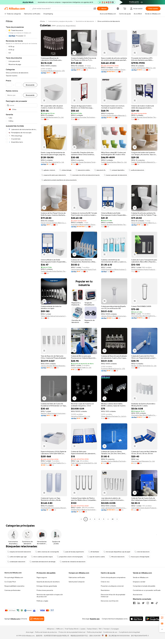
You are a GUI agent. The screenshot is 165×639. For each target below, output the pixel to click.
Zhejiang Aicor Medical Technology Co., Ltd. (84, 509)
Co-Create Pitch (10, 582)
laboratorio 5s (101, 170)
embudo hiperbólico (118, 170)
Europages (115, 629)
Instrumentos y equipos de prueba (60, 21)
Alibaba (42, 21)
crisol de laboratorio (143, 552)
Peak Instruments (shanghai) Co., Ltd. (84, 463)
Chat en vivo (105, 582)
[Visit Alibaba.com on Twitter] (143, 603)
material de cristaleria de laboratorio (73, 561)
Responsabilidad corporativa (14, 586)
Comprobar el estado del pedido (144, 586)
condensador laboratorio (17, 561)
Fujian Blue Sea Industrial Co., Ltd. (52, 162)
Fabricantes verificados (77, 577)
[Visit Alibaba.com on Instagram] (147, 603)
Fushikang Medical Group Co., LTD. (53, 71)
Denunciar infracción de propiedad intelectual (113, 595)
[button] (94, 8)
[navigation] (21, 270)
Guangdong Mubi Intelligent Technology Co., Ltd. (114, 69)
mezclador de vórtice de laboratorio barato (86, 175)
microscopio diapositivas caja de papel (118, 552)
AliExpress (50, 629)
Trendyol (106, 629)
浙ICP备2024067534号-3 (140, 636)
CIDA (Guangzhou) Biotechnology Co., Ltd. (114, 269)
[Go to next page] (117, 519)
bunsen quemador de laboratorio (116, 175)
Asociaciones (137, 594)
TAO (100, 629)
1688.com (59, 629)
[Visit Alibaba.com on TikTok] (156, 603)
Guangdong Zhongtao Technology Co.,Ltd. (84, 117)
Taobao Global (92, 629)
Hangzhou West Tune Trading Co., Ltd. (54, 463)
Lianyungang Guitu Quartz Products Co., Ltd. (144, 508)
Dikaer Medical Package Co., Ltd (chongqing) (114, 416)
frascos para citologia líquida (140, 557)
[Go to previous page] (81, 519)
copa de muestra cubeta (97, 557)
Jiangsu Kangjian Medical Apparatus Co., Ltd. (54, 366)
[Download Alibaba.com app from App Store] (136, 618)
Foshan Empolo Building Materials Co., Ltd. (114, 115)
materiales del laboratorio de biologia (43, 561)
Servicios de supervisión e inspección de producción (50, 595)
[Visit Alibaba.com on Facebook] (134, 603)
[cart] (125, 9)
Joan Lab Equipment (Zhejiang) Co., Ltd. (114, 508)
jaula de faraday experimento (74, 552)
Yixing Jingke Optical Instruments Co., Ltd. (54, 316)
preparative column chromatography (71, 557)
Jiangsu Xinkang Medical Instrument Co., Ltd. (114, 316)
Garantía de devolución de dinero (48, 582)
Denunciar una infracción (109, 601)
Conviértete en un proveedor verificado (147, 590)
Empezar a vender (139, 582)
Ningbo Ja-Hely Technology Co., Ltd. (143, 366)
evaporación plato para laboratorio (55, 175)
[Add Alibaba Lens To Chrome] (36, 618)
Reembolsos (105, 590)
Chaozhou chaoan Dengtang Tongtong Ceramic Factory (84, 162)
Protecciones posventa (45, 590)
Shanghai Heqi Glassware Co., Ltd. (143, 461)
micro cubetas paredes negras (43, 557)
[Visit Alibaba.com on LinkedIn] (138, 603)
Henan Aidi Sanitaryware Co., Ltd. (52, 117)
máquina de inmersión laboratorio (20, 552)
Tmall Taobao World (71, 629)
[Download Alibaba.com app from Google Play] (153, 618)
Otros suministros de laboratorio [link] (108, 21)
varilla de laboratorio (137, 170)
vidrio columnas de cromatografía (48, 552)
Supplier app (95, 619)
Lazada (82, 629)
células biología (66, 170)
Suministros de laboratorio (85, 21)
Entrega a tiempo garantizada (47, 586)
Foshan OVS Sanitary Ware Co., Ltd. (143, 68)
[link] (162, 618)
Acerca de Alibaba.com (13, 573)
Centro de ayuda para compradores (113, 577)
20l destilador (94, 552)
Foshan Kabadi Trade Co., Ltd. (81, 367)
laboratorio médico (84, 170)
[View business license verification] (103, 635)
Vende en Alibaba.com (140, 577)
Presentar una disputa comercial (112, 586)
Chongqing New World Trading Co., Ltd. (144, 316)
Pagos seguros (42, 577)
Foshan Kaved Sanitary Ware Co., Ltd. (114, 162)
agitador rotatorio (49, 170)
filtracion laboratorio (117, 557)
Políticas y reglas (42, 601)
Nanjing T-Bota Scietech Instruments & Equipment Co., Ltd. (54, 413)
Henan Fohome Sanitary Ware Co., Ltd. (84, 68)
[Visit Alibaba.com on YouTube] (152, 603)
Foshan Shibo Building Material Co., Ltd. (144, 162)
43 (112, 519)
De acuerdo (30, 85)
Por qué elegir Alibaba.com (13, 577)
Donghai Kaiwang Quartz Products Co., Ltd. (144, 269)
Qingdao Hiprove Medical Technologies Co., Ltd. (114, 461)
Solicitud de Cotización (77, 582)
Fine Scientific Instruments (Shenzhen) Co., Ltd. (54, 508)
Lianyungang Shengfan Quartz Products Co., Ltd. (84, 269)
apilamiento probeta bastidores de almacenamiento (60, 180)
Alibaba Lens (15, 619)
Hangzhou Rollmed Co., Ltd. (80, 416)
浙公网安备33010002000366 (119, 636)
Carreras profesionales (12, 590)
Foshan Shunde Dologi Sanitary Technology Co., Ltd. (144, 117)
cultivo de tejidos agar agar (18, 557)
